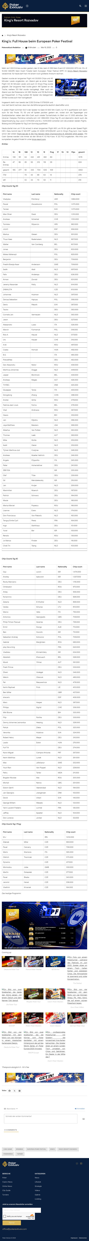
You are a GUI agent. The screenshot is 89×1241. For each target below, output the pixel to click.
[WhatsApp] (19, 1091)
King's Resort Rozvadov (16, 35)
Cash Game (8, 1149)
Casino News (7, 1182)
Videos (37, 1190)
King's (52, 1149)
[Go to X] (86, 1163)
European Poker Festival (36, 1149)
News (37, 1178)
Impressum (74, 1238)
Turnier (20, 1154)
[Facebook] (9, 1091)
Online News (7, 1186)
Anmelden (81, 1109)
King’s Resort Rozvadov (77, 71)
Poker (4, 1178)
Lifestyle (38, 1182)
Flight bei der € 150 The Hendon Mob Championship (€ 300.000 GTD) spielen (50, 134)
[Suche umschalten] (80, 6)
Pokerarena (8, 1154)
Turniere (5, 1195)
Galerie (37, 1195)
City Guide (6, 1190)
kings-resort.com (39, 139)
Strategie (38, 1186)
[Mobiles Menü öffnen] (86, 6)
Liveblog (38, 1199)
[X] (14, 1091)
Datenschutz (83, 1238)
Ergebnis (19, 1149)
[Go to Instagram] (77, 1163)
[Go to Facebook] (81, 1163)
